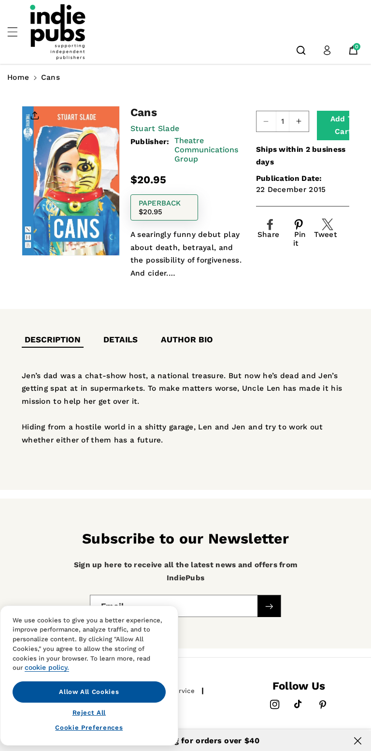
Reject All (89, 712)
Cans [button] (50, 77)
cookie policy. (47, 667)
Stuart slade (155, 128)
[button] (18, 32)
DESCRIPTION (53, 339)
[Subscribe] (269, 607)
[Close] (357, 741)
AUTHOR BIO (187, 339)
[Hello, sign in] (327, 50)
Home (18, 77)
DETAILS (120, 339)
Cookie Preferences (89, 727)
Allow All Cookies (89, 691)
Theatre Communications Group (206, 149)
